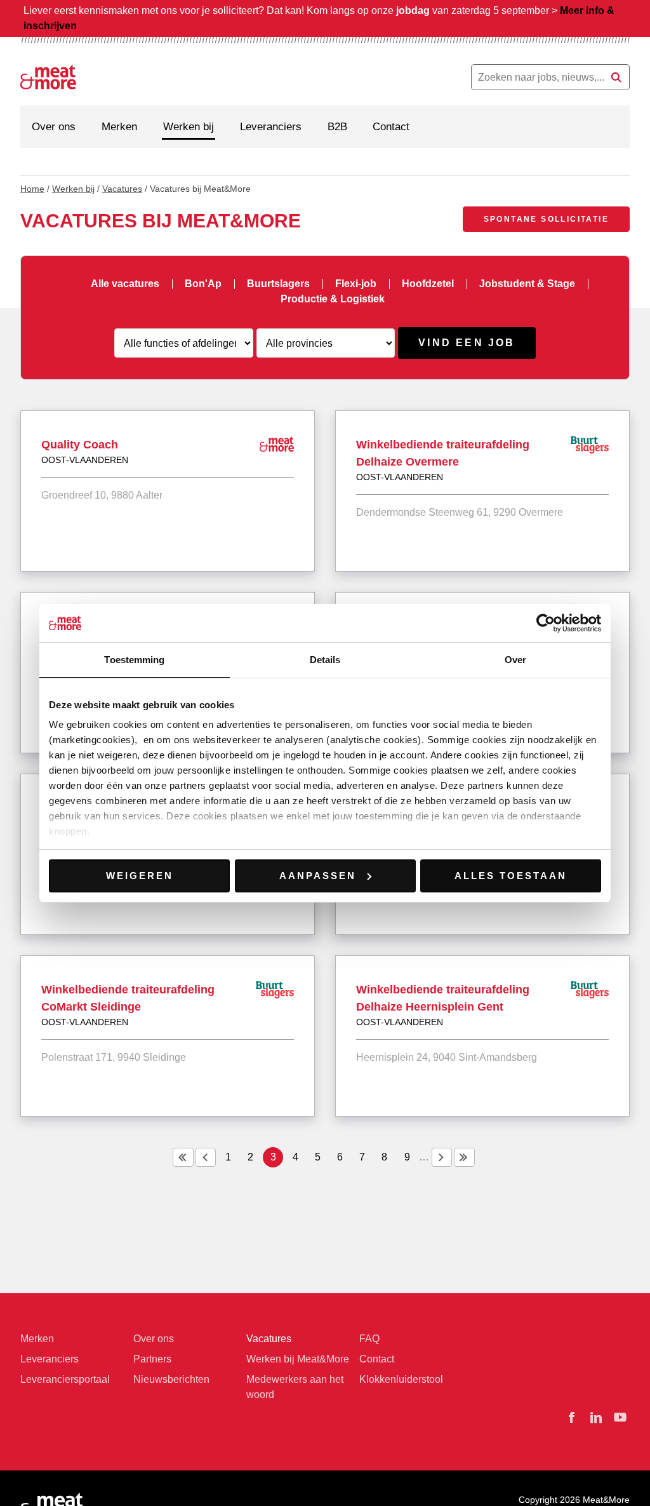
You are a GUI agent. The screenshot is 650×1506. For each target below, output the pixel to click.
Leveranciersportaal (65, 1379)
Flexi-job (355, 283)
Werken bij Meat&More (297, 1359)
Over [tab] (515, 659)
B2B (337, 127)
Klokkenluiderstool (401, 1379)
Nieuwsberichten (171, 1379)
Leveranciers (271, 127)
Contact (391, 127)
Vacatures (122, 189)
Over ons (54, 127)
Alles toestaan (510, 875)
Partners (152, 1359)
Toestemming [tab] (134, 659)
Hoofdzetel (428, 283)
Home (32, 189)
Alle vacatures (125, 283)
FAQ (369, 1338)
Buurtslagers (278, 283)
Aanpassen (317, 875)
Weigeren (139, 875)
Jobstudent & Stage (527, 283)
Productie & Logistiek (333, 298)
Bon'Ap (203, 283)
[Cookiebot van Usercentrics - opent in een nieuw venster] (545, 623)
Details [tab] (325, 659)
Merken (119, 127)
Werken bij (188, 127)
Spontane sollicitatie (546, 219)
